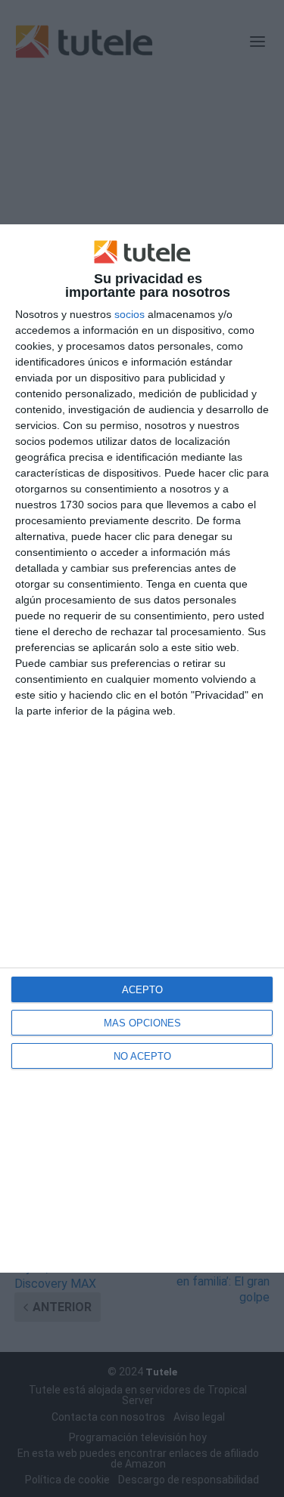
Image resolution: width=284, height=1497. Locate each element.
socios (129, 314)
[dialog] (142, 748)
